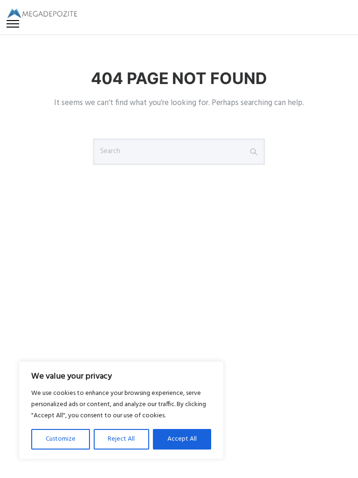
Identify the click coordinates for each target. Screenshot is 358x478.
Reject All (121, 439)
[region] (121, 410)
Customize (61, 439)
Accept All (182, 439)
